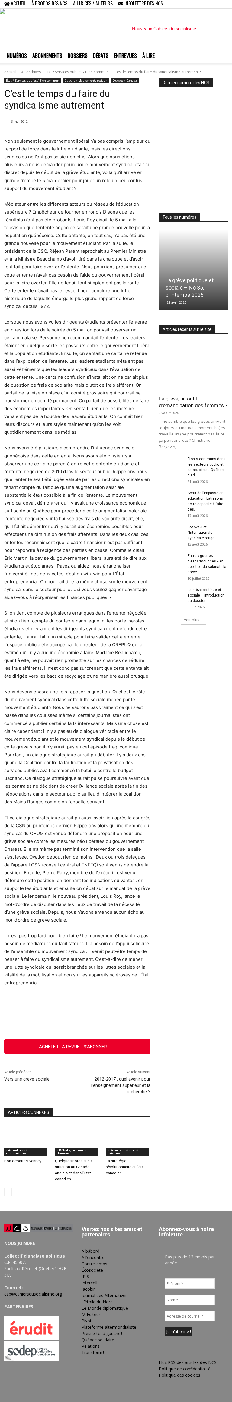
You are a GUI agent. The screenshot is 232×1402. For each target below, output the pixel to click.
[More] (142, 1023)
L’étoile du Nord (97, 1302)
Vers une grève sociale (27, 1079)
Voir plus (191, 619)
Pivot (87, 1321)
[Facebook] (193, 4)
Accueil (10, 71)
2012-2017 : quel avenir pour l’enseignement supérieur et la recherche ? (120, 1085)
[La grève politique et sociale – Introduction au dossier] (171, 595)
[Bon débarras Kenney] (26, 1140)
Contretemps (94, 1264)
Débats (100, 55)
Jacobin (89, 1289)
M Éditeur (91, 1314)
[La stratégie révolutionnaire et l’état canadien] (128, 1140)
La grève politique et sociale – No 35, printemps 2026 (190, 287)
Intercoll (89, 1283)
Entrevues (125, 55)
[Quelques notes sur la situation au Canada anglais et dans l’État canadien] (77, 1140)
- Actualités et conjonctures (16, 1151)
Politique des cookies (179, 1375)
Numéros (17, 55)
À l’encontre (93, 1257)
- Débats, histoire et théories (72, 1151)
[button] (184, 4)
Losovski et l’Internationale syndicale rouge (201, 532)
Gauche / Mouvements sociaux (85, 80)
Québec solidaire (98, 1340)
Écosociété (92, 1270)
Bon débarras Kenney (22, 1161)
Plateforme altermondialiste (109, 1327)
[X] (213, 4)
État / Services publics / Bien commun (77, 71)
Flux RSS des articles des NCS (188, 1362)
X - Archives (31, 71)
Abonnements (47, 55)
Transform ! (93, 1352)
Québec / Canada (124, 80)
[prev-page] (8, 1192)
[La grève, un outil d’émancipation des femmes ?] (193, 366)
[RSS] (203, 4)
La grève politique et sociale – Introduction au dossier (206, 595)
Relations (91, 1346)
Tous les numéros (179, 217)
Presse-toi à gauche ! (102, 1333)
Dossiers (78, 55)
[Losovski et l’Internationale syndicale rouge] (171, 532)
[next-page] (17, 1192)
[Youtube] (223, 4)
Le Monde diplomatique (105, 1308)
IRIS (85, 1276)
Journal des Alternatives (104, 1295)
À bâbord (90, 1251)
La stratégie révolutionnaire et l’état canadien (125, 1167)
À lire (148, 55)
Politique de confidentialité (185, 1369)
